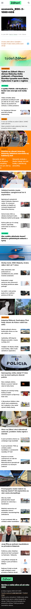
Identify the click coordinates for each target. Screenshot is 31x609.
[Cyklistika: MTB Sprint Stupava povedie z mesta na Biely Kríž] (25, 340)
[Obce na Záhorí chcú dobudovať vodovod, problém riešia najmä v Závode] (15, 419)
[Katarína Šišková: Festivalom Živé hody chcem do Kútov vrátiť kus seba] (15, 307)
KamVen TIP (4, 149)
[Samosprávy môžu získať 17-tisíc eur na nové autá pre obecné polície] (15, 362)
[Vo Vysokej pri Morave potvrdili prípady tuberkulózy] (25, 112)
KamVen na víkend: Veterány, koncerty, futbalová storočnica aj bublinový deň (15, 153)
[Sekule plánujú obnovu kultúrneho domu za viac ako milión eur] (25, 331)
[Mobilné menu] (2, 3)
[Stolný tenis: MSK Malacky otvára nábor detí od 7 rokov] (15, 252)
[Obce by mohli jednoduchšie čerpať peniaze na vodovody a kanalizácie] (25, 500)
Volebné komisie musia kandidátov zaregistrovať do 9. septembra (13, 192)
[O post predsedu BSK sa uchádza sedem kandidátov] (25, 520)
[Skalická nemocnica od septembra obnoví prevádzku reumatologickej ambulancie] (25, 511)
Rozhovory (5, 317)
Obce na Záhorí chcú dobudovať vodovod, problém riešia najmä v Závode (14, 431)
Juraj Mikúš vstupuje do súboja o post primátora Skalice (9, 561)
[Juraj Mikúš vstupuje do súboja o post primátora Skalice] (25, 561)
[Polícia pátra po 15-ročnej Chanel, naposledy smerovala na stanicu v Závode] (25, 225)
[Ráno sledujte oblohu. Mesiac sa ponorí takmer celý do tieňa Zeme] (25, 384)
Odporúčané (5, 68)
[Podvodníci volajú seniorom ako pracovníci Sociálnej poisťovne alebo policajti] (25, 283)
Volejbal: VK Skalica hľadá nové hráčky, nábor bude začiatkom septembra (9, 348)
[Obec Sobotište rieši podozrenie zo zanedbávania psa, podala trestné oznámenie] (25, 272)
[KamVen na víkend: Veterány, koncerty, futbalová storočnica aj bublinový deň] (15, 139)
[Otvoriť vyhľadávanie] (29, 3)
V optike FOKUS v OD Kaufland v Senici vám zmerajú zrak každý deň (14, 91)
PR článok (5, 85)
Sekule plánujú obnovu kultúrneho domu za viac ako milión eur (9, 331)
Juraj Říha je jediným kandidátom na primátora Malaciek (15, 545)
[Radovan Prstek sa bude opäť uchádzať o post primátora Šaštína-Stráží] (25, 570)
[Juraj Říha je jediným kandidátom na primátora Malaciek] (15, 534)
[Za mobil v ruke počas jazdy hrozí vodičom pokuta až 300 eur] (25, 293)
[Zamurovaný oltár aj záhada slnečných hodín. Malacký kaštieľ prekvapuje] (25, 216)
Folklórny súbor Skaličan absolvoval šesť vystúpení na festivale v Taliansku (9, 553)
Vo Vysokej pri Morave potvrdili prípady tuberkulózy (8, 112)
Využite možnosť (11, 593)
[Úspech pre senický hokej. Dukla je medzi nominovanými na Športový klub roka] (25, 393)
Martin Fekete (13, 34)
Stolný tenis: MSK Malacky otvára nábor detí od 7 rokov (15, 264)
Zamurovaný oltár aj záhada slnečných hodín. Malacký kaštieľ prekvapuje (10, 216)
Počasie (4, 119)
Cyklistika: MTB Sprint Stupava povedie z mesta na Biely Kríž (9, 340)
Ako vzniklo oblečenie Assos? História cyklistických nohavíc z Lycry (14, 238)
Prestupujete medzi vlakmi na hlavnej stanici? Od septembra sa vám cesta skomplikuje (15, 491)
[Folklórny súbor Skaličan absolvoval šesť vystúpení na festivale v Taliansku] (25, 553)
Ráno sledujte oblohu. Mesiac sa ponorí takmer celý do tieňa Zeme (9, 384)
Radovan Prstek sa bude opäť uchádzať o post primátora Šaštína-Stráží (9, 570)
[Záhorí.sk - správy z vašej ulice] (15, 3)
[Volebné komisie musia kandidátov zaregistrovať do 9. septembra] (15, 180)
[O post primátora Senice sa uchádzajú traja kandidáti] (25, 440)
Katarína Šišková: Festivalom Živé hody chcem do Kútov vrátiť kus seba (15, 322)
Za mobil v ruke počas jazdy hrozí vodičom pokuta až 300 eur (8, 293)
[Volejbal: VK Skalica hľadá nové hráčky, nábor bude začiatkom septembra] (25, 348)
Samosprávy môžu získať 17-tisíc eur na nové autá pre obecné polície (14, 375)
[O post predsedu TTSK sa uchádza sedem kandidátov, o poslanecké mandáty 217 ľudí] (25, 449)
